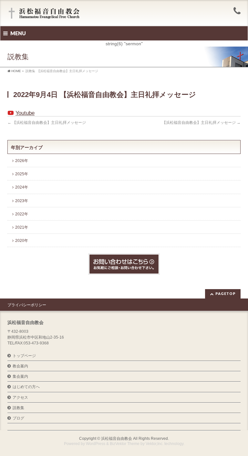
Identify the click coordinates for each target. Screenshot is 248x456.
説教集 (18, 408)
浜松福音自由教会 (116, 438)
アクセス (20, 397)
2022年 (21, 214)
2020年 (21, 240)
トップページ (24, 355)
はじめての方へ (26, 387)
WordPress (95, 443)
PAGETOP (225, 293)
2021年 (21, 227)
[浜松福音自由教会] (45, 13)
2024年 (21, 187)
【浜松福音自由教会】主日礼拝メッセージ (46, 122)
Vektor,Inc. (154, 443)
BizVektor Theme (125, 443)
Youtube (25, 113)
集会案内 (20, 376)
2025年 (21, 174)
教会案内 (20, 366)
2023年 (21, 201)
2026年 (21, 160)
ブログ (18, 418)
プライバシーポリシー (26, 305)
